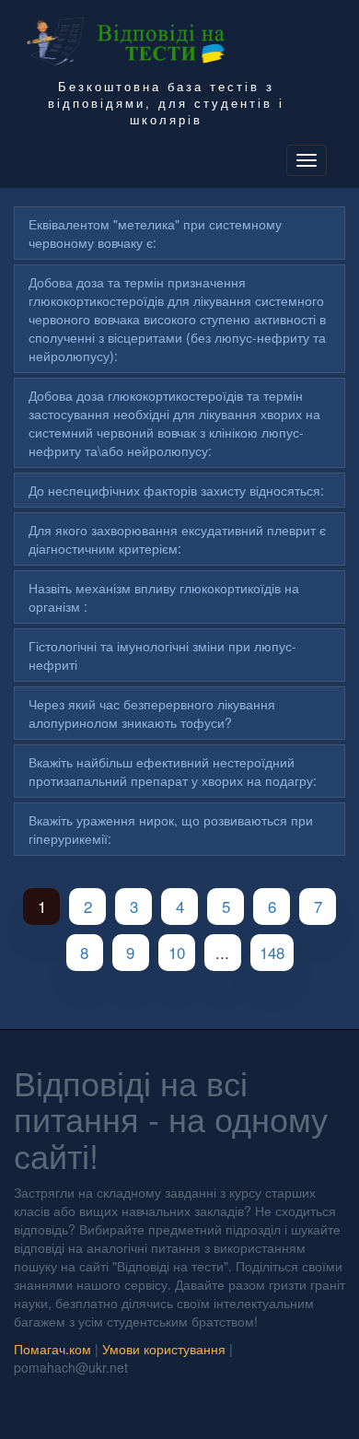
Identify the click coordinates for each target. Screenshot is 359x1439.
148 (272, 952)
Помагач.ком (52, 1349)
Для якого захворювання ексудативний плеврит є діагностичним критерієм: (177, 539)
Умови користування (164, 1349)
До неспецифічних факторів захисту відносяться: (176, 490)
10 (176, 952)
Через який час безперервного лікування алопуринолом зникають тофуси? (152, 713)
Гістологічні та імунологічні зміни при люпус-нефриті (162, 655)
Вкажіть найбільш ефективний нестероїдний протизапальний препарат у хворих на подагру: (173, 771)
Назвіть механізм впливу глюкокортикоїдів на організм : (164, 597)
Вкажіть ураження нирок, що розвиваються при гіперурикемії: (171, 829)
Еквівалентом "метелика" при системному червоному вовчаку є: (155, 233)
